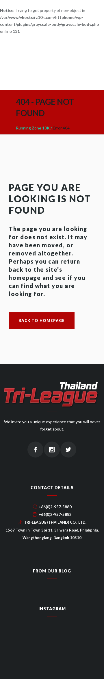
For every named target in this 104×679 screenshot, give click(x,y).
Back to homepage (41, 320)
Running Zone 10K (33, 127)
